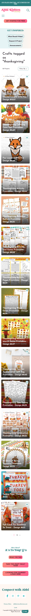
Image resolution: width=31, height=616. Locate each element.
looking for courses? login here (15, 573)
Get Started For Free (15, 21)
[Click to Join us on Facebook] (7, 596)
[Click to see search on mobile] (28, 10)
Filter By (22, 69)
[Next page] (20, 535)
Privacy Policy (7, 604)
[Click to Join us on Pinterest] (18, 596)
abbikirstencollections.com (20, 604)
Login (15, 607)
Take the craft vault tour (15, 565)
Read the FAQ (16, 557)
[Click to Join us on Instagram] (13, 596)
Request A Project (15, 41)
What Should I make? (15, 36)
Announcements (15, 45)
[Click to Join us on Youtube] (23, 596)
